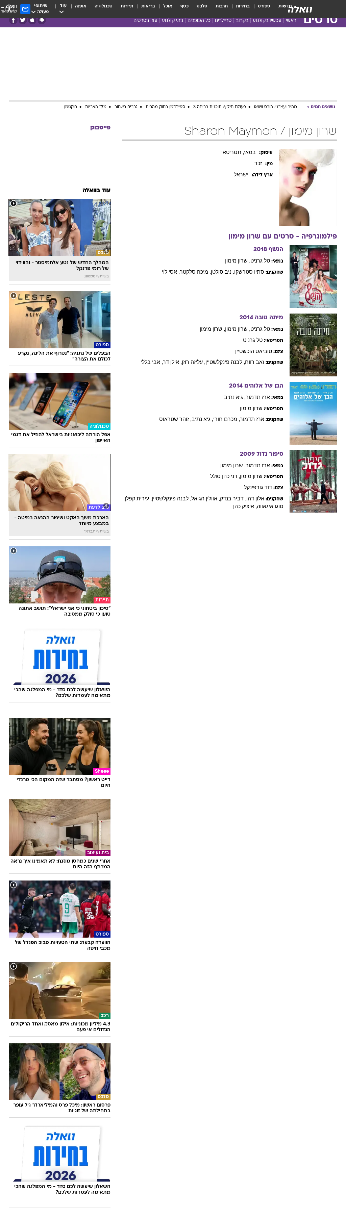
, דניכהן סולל (225, 476)
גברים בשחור (126, 107)
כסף (184, 6)
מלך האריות (95, 107)
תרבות (222, 6)
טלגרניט (260, 261)
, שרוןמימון (237, 261)
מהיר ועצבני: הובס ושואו (275, 107)
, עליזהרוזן (193, 362)
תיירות (127, 6)
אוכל (167, 6)
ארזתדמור (258, 397)
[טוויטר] (23, 20)
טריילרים (223, 21)
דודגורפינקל (258, 487)
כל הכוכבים (199, 21)
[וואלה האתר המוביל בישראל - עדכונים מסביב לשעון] (300, 9)
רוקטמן (70, 107)
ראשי (291, 21)
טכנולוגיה (104, 6)
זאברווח (254, 362)
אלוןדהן (255, 498)
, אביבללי (152, 362)
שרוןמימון (251, 408)
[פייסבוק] (13, 20)
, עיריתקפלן (138, 498)
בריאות (148, 6)
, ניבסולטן (222, 272)
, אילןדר (172, 362)
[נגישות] (9, 9)
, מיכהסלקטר (195, 272)
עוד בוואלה (96, 191)
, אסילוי (171, 272)
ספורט (264, 6)
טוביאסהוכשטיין (253, 351)
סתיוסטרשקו (249, 272)
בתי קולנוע (172, 21)
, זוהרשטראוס (175, 419)
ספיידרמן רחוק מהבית (165, 107)
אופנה (80, 6)
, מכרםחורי (226, 419)
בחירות (243, 6)
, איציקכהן (245, 506)
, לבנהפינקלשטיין (225, 362)
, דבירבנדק (233, 498)
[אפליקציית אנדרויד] (42, 20)
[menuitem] (260, 9)
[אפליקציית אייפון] (32, 20)
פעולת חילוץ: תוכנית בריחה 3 (219, 107)
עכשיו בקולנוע (267, 21)
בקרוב (242, 21)
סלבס (202, 6)
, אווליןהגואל (205, 498)
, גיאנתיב (235, 397)
